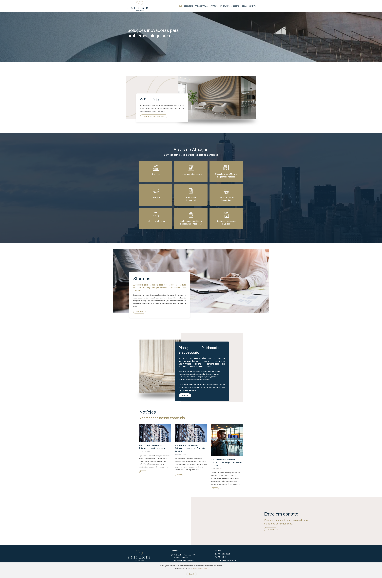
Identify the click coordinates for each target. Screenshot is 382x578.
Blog (148, 451)
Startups (214, 6)
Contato (252, 6)
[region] (191, 37)
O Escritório (188, 6)
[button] (189, 60)
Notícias (244, 6)
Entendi (191, 574)
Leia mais (143, 472)
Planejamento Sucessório (229, 6)
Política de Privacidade (199, 569)
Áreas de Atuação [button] (202, 6)
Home (180, 6)
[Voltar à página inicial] (139, 6)
